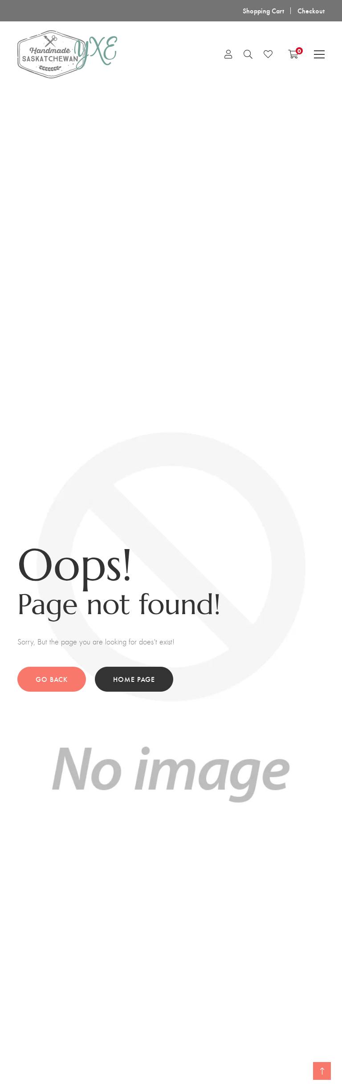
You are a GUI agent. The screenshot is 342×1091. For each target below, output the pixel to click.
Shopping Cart (263, 10)
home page (134, 679)
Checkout (311, 10)
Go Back (52, 679)
